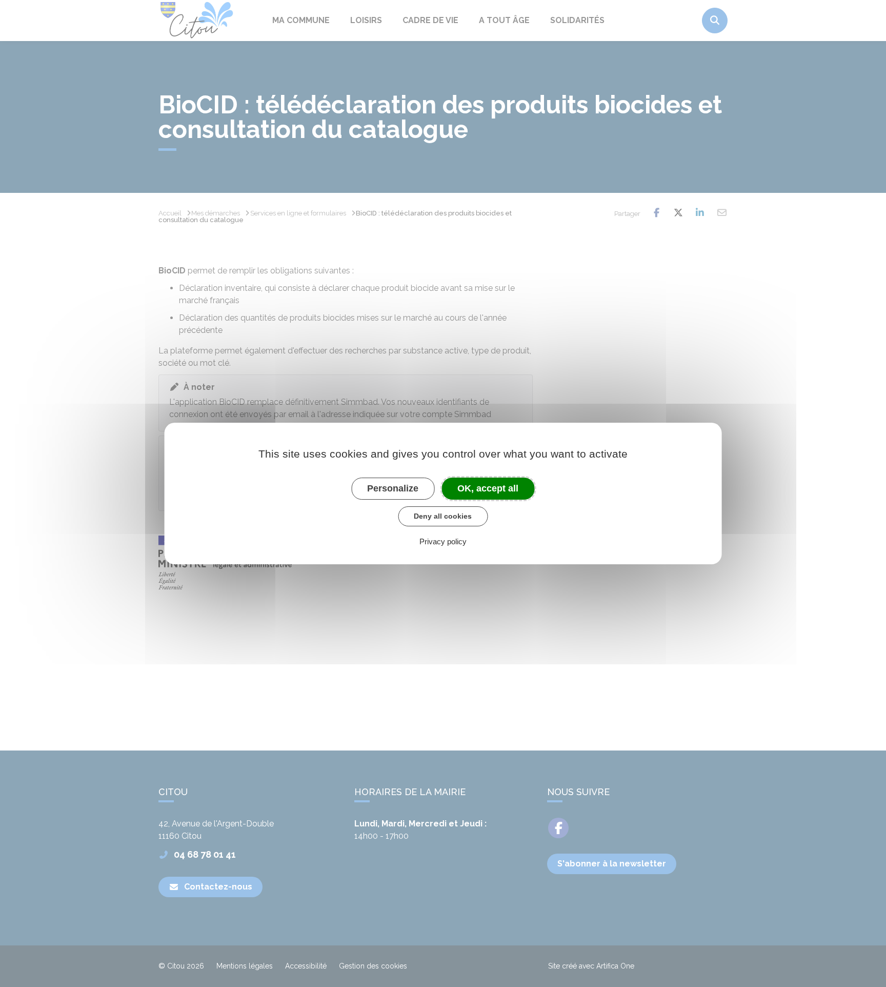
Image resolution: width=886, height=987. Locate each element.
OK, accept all (487, 488)
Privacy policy (443, 541)
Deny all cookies (443, 516)
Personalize (392, 488)
